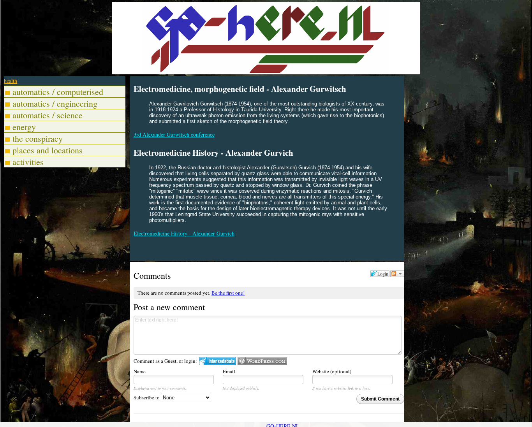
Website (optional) (331, 371)
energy (24, 126)
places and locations (47, 150)
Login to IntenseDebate (217, 361)
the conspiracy (37, 138)
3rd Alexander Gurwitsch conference (174, 134)
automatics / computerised (57, 91)
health (10, 80)
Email (229, 371)
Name (140, 371)
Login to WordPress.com (262, 361)
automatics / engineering (54, 103)
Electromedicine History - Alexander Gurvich (184, 233)
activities (28, 161)
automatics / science (47, 115)
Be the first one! (228, 292)
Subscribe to (147, 397)
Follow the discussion (397, 273)
